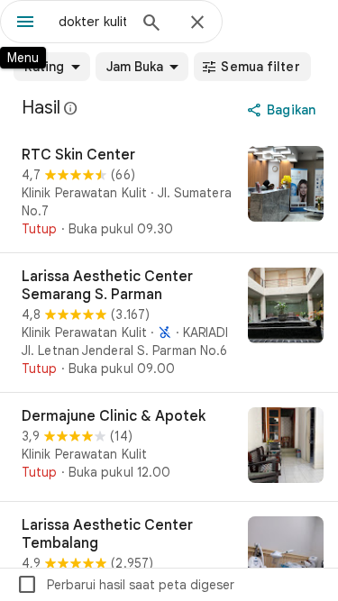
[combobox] (92, 21)
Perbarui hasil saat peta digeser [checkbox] (125, 585)
